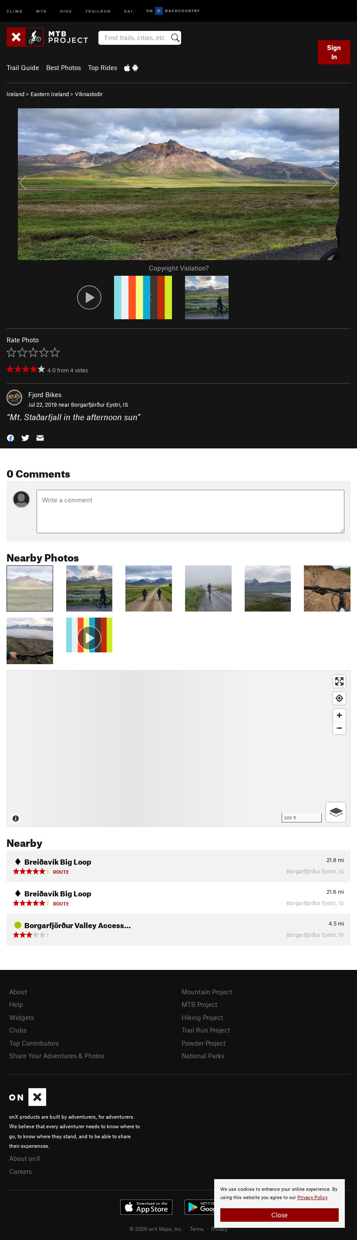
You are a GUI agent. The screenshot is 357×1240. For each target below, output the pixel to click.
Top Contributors (34, 1043)
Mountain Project (207, 992)
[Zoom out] (339, 728)
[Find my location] (339, 698)
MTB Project (199, 1004)
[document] (279, 1203)
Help (16, 1004)
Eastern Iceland (49, 93)
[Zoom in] (339, 715)
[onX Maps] (27, 1103)
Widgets (21, 1017)
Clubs (18, 1030)
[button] (10, 437)
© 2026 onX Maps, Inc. (155, 1229)
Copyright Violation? (179, 268)
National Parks (203, 1056)
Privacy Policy (312, 1197)
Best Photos (63, 67)
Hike (66, 10)
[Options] (336, 812)
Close (279, 1215)
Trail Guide (23, 67)
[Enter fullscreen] (339, 681)
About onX (24, 1158)
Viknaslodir (89, 93)
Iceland (15, 93)
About (18, 992)
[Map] (178, 748)
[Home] (52, 37)
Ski (128, 10)
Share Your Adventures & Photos (56, 1056)
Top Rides (102, 67)
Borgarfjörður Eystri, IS (99, 404)
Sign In (334, 51)
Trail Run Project (206, 1030)
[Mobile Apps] (131, 67)
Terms (197, 1229)
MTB (41, 10)
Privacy (219, 1229)
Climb (15, 10)
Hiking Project (202, 1017)
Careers (20, 1171)
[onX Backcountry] (173, 11)
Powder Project (204, 1043)
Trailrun (98, 10)
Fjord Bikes (44, 394)
